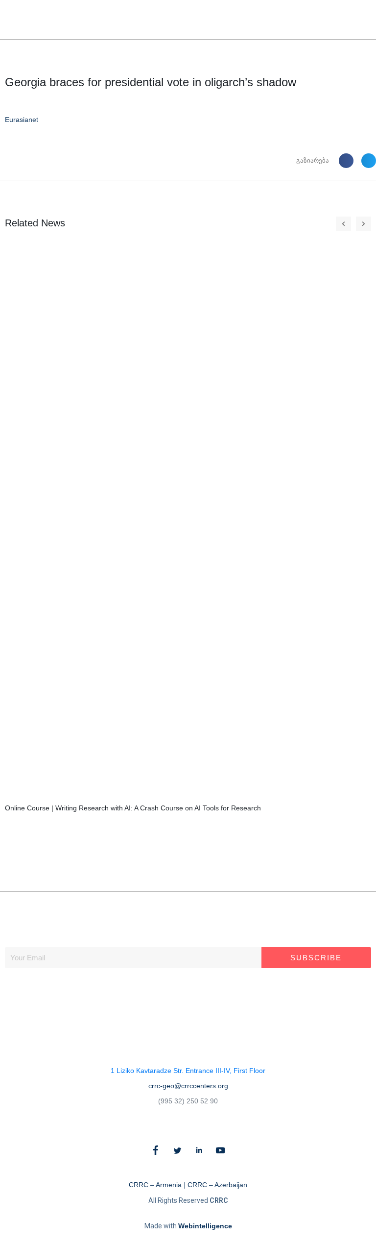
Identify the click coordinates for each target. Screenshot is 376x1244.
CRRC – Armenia (155, 1185)
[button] (350, 20)
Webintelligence (205, 1226)
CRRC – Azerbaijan (217, 1185)
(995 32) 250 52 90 (188, 1101)
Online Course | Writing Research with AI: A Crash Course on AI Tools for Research (133, 808)
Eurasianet (21, 119)
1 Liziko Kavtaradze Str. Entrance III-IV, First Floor (188, 1070)
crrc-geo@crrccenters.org (188, 1086)
